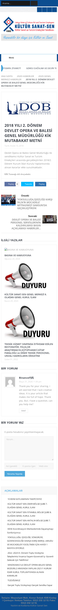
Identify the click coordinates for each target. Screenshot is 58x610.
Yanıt (23, 410)
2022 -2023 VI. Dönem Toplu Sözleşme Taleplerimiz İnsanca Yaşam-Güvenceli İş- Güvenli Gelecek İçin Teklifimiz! (30, 556)
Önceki (25, 195)
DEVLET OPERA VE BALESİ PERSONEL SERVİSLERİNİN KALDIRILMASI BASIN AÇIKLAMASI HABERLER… (26, 224)
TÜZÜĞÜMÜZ (14, 580)
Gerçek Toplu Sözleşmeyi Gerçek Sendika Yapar (30, 585)
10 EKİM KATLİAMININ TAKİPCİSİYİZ (25, 499)
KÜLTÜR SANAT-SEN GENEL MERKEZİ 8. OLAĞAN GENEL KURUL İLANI (26, 296)
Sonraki (32, 216)
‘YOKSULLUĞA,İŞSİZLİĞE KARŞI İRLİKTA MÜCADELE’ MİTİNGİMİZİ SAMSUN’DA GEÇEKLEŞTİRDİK (35, 204)
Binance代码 (26, 377)
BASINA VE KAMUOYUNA (18, 255)
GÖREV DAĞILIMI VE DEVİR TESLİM (37, 68)
